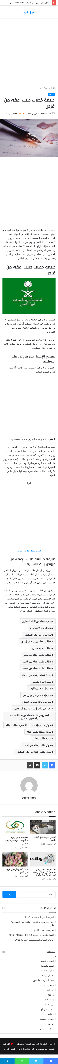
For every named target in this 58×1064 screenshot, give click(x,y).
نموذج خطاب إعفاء (42, 725)
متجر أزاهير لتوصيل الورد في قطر (17, 870)
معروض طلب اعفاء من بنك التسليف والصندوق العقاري (28, 717)
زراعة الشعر (48, 999)
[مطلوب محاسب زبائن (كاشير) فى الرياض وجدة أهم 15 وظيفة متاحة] (43, 859)
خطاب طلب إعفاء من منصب (37, 668)
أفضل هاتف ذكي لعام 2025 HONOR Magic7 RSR (28, 2)
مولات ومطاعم (47, 1028)
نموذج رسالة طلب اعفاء (39, 731)
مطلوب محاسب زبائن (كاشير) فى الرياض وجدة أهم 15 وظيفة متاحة (44, 872)
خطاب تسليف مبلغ (42, 648)
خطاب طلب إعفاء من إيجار (38, 654)
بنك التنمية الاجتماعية (41, 628)
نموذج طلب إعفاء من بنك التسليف (34, 751)
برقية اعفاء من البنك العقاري (37, 621)
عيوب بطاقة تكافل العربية (29, 550)
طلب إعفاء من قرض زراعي (37, 695)
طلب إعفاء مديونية (42, 681)
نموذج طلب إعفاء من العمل (37, 745)
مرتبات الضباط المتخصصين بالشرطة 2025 (34, 940)
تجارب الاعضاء (47, 970)
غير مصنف (49, 1004)
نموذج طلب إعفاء (43, 738)
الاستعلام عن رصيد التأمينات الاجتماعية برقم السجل (16, 841)
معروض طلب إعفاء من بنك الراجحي (33, 708)
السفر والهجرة (47, 961)
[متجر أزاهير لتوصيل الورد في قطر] (15, 859)
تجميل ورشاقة (47, 975)
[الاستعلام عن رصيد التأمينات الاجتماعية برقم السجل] (15, 827)
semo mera (46, 113)
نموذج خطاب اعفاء (15, 725)
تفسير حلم (49, 985)
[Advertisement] (29, 51)
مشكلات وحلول (47, 1009)
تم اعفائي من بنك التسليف (38, 634)
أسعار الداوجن (9, 1049)
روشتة (51, 995)
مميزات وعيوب (47, 1019)
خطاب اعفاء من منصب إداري (36, 641)
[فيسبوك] (52, 765)
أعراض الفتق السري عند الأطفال (39, 917)
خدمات (40, 88)
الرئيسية (49, 88)
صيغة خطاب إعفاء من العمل (37, 674)
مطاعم (50, 1014)
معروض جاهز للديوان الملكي (37, 701)
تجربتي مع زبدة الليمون (43, 930)
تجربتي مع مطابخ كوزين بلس (45, 838)
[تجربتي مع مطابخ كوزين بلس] (43, 827)
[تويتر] (45, 765)
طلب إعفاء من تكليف (41, 688)
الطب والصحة (47, 966)
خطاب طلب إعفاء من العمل (37, 661)
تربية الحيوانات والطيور (43, 980)
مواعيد (51, 1024)
